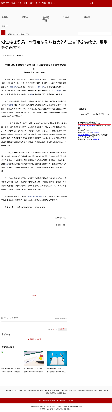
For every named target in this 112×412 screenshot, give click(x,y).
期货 (32, 3)
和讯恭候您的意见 (45, 400)
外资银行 (57, 91)
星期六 (30, 196)
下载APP (5, 26)
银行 (14, 34)
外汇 (38, 3)
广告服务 (70, 400)
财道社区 (25, 17)
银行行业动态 (21, 34)
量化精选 (87, 17)
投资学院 (5, 17)
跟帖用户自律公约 (61, 318)
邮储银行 (13, 87)
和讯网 (10, 34)
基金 (26, 3)
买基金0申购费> (45, 20)
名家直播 (66, 17)
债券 (44, 3)
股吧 (41, 196)
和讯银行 (20, 55)
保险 (31, 94)
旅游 (6, 164)
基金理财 (46, 17)
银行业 (11, 105)
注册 (92, 3)
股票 (19, 3)
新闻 (13, 3)
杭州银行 (41, 87)
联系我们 (55, 400)
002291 (36, 196)
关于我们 (63, 400)
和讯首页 (5, 3)
